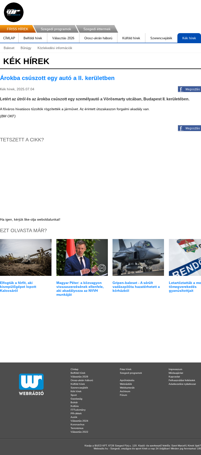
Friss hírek (125, 369)
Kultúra (75, 406)
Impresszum (175, 369)
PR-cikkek (76, 413)
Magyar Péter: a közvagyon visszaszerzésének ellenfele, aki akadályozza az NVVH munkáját (80, 288)
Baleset (9, 48)
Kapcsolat (174, 376)
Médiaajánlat (176, 373)
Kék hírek (189, 38)
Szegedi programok (56, 29)
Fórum (123, 395)
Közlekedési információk (55, 48)
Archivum (125, 391)
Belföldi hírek (33, 38)
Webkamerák (127, 387)
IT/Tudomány (78, 409)
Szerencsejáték (161, 38)
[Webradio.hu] (14, 12)
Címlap (74, 369)
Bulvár (74, 402)
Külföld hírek (131, 38)
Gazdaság (76, 398)
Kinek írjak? (194, 445)
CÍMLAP (9, 38)
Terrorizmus (77, 428)
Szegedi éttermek (97, 29)
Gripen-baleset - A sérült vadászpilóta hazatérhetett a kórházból (136, 287)
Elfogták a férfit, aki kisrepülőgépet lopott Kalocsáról (18, 287)
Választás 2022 (79, 431)
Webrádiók (126, 384)
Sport (74, 395)
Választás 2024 (79, 420)
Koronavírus (77, 424)
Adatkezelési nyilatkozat (182, 384)
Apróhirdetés (127, 380)
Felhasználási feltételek (182, 380)
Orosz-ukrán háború (98, 38)
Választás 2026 (63, 38)
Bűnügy (26, 48)
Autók (74, 417)
